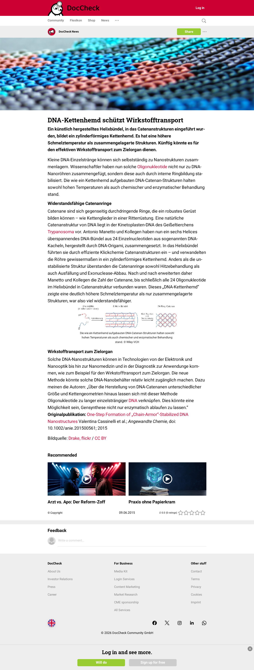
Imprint (196, 602)
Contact (196, 571)
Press (51, 587)
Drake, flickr (79, 438)
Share (189, 32)
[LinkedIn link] (192, 623)
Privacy (196, 587)
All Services (122, 610)
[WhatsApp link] (204, 623)
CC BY (100, 438)
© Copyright (55, 512)
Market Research (126, 594)
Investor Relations (60, 579)
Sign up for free (152, 662)
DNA (133, 400)
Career (52, 594)
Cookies (196, 594)
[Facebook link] (154, 623)
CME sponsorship (126, 602)
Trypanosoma (61, 231)
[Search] (203, 21)
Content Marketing (127, 587)
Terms (195, 579)
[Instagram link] (179, 623)
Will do (101, 662)
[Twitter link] (167, 623)
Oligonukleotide (152, 166)
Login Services (124, 579)
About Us (54, 571)
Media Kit (120, 571)
